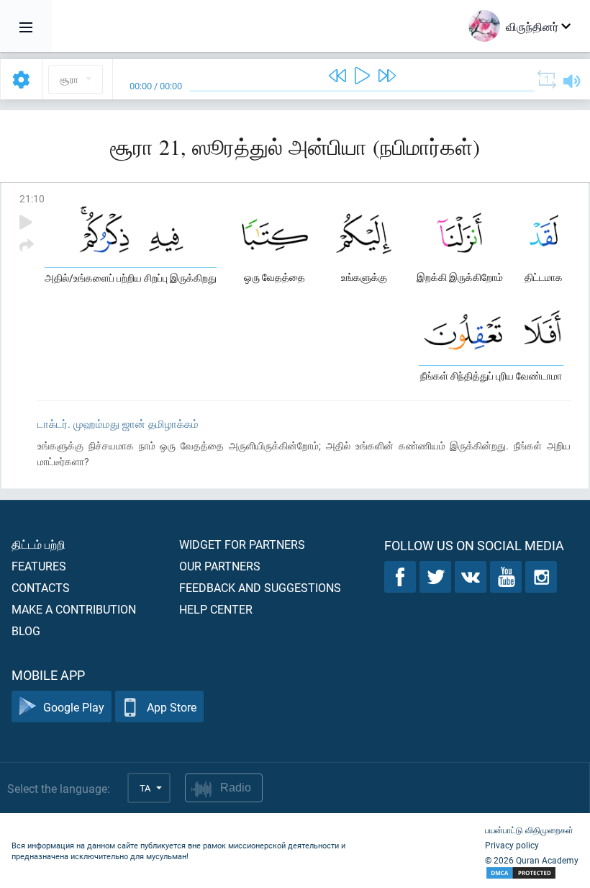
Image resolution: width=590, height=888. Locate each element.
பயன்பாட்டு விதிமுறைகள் (529, 829)
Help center (216, 608)
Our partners (219, 565)
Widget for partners (242, 544)
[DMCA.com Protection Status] (531, 873)
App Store (171, 706)
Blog (26, 630)
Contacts (41, 587)
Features (39, 565)
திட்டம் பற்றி (38, 544)
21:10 (32, 198)
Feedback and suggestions (260, 587)
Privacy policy (512, 845)
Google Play (73, 706)
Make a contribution (74, 608)
